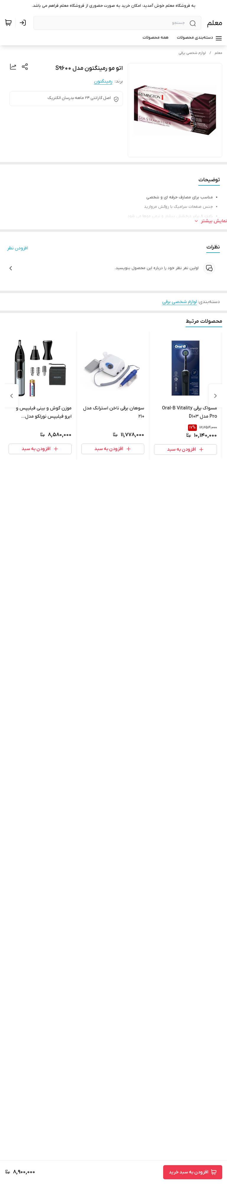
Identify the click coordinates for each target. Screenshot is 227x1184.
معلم (214, 23)
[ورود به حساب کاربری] (24, 23)
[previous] (215, 396)
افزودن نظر (17, 248)
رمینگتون (103, 81)
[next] (11, 396)
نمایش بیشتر (214, 221)
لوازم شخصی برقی (192, 53)
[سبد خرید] (8, 22)
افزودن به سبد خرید (188, 1172)
